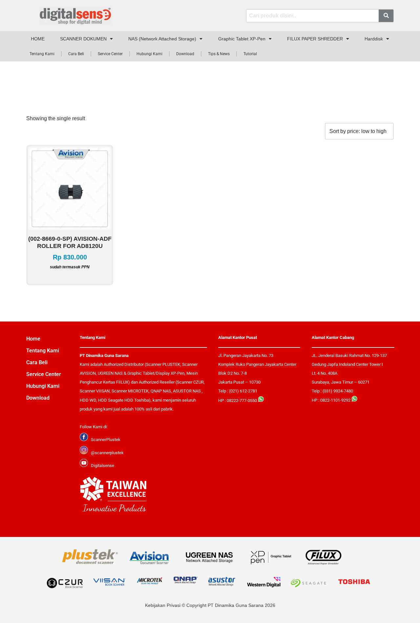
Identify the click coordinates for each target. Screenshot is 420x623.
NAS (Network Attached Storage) (162, 38)
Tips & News (219, 54)
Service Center (110, 54)
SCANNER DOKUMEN (83, 38)
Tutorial (250, 54)
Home (33, 339)
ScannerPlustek (105, 439)
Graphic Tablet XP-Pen (241, 38)
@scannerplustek (107, 452)
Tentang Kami (42, 54)
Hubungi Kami (149, 54)
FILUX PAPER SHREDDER (315, 38)
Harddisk (374, 38)
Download (185, 54)
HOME (38, 38)
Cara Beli (76, 54)
